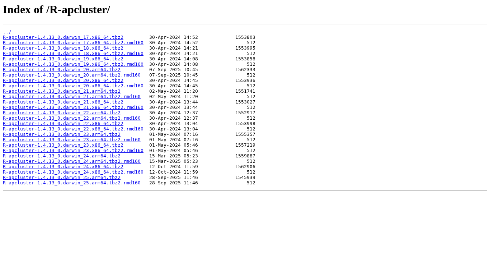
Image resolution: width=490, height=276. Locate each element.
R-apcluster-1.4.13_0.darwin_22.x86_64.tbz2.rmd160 (73, 129)
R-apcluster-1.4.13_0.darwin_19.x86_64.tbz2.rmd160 (73, 64)
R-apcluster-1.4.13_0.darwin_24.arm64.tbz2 (62, 155)
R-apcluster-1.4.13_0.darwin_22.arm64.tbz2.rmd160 (72, 118)
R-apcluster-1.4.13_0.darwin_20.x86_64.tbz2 (63, 80)
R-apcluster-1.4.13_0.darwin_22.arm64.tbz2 (62, 112)
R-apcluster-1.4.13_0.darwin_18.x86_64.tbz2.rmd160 (73, 53)
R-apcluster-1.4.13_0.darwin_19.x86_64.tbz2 (63, 58)
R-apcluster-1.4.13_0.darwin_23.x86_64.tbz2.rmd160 (73, 150)
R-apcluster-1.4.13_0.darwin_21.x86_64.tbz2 (63, 102)
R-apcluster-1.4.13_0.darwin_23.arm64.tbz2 (62, 134)
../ (7, 31)
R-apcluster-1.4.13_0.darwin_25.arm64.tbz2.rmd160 (72, 182)
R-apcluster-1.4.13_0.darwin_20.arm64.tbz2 (62, 69)
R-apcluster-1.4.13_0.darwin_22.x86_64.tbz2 (63, 123)
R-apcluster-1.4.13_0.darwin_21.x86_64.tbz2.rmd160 (73, 107)
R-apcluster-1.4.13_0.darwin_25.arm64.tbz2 (62, 177)
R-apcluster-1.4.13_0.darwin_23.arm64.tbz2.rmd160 (72, 139)
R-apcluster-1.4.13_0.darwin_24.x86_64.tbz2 (63, 166)
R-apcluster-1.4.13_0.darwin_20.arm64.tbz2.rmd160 (72, 75)
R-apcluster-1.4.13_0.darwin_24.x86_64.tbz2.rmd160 (73, 172)
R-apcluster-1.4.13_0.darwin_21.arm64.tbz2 (62, 91)
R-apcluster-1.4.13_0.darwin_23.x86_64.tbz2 (63, 145)
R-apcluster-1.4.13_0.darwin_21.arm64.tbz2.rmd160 (72, 96)
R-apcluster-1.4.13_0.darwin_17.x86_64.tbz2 (63, 37)
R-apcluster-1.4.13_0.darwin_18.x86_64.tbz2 (63, 48)
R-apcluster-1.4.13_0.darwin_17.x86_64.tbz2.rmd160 (73, 42)
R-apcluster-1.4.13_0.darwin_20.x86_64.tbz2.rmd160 (73, 85)
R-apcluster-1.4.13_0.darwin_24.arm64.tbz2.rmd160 (72, 161)
